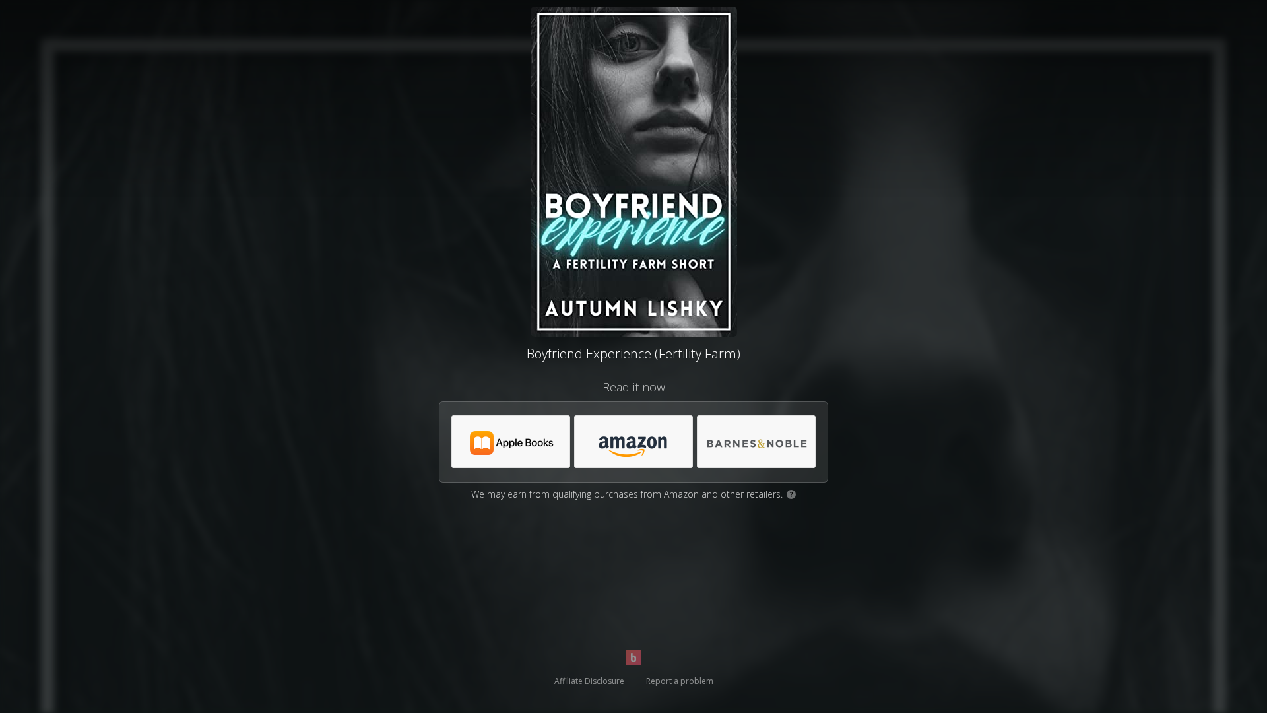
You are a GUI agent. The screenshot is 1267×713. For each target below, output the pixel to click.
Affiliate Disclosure (589, 681)
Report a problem (679, 681)
